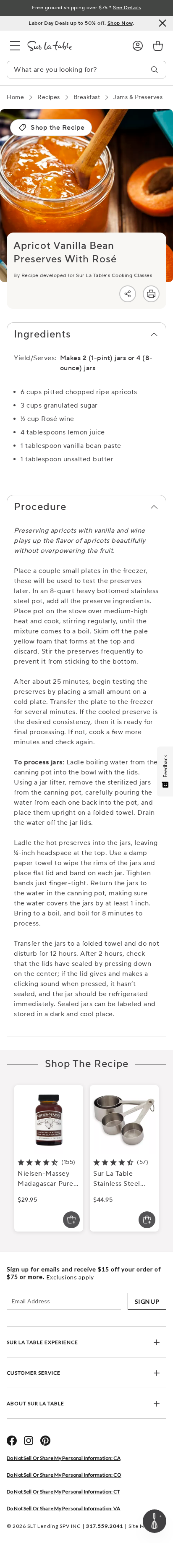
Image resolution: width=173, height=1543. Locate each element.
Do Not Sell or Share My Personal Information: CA (64, 1458)
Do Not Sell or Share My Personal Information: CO (64, 1475)
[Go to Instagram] (29, 1441)
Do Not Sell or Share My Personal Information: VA (63, 1508)
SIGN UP (147, 1301)
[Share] (127, 293)
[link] (157, 45)
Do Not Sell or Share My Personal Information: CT (63, 1491)
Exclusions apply (70, 1277)
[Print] (151, 293)
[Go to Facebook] (12, 1441)
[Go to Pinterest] (45, 1441)
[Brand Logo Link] (73, 46)
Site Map (139, 1526)
